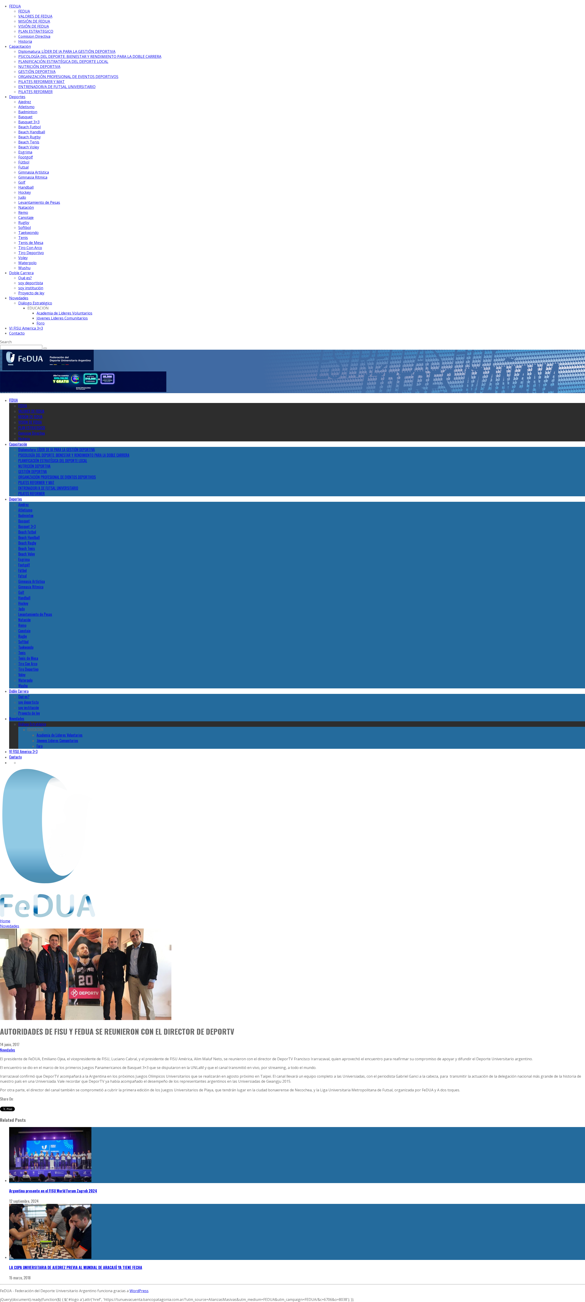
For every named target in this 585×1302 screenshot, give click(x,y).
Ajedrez (24, 101)
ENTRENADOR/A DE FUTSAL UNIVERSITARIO (57, 86)
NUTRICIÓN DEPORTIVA (39, 66)
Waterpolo (27, 262)
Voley (23, 257)
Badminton (27, 111)
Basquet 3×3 (29, 121)
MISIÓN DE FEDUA (34, 21)
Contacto (17, 333)
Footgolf (25, 157)
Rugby (23, 222)
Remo (23, 212)
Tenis (23, 237)
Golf (21, 182)
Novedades (18, 298)
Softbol (24, 227)
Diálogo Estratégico (35, 303)
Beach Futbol (29, 126)
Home (5, 920)
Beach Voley (28, 147)
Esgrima (25, 152)
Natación (26, 207)
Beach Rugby (29, 137)
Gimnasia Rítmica (32, 177)
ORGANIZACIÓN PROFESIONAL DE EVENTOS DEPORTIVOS (68, 76)
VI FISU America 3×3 (26, 328)
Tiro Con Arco (30, 247)
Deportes (17, 96)
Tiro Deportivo (31, 252)
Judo (22, 197)
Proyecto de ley (31, 292)
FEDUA (15, 6)
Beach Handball (31, 131)
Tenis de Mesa (30, 242)
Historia (25, 41)
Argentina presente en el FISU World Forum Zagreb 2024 (53, 1191)
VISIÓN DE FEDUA (33, 26)
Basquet (25, 116)
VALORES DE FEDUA (35, 16)
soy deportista (30, 282)
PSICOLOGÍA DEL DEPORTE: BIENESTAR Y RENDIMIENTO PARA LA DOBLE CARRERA (89, 56)
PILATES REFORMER (35, 91)
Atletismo (26, 106)
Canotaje (26, 217)
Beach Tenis (28, 142)
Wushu (24, 267)
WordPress (139, 1290)
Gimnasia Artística (33, 172)
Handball (26, 187)
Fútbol (23, 162)
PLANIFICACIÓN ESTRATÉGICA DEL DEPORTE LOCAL (63, 61)
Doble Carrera (21, 272)
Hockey (24, 192)
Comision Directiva (34, 36)
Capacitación (20, 46)
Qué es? (25, 277)
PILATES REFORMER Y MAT (41, 81)
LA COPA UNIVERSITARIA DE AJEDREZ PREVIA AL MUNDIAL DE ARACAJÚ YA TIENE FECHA (75, 1267)
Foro (41, 323)
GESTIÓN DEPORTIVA (37, 71)
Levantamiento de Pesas (39, 202)
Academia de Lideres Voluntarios (64, 313)
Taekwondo (28, 232)
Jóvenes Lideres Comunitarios (62, 318)
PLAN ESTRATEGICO (35, 31)
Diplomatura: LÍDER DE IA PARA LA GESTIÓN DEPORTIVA (66, 51)
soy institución (30, 287)
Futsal (23, 167)
